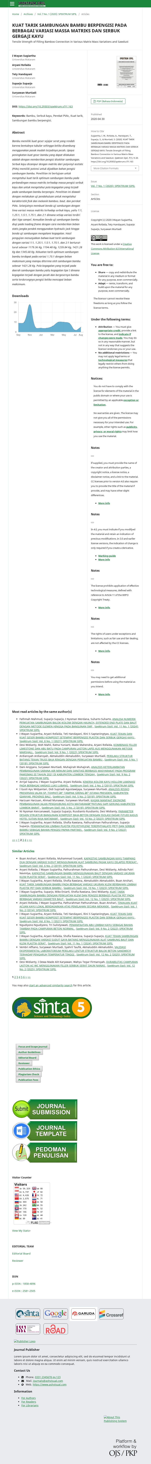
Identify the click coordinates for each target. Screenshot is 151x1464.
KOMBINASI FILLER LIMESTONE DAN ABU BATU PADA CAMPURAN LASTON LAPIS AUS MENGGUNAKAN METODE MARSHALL (78, 748)
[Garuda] (83, 1320)
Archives (28, 14)
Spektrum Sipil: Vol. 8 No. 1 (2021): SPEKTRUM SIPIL (51, 741)
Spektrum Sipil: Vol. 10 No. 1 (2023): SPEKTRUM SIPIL (96, 888)
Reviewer (24, 1063)
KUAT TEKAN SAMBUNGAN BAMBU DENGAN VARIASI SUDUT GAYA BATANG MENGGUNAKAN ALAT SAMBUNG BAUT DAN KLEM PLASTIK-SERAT (79, 939)
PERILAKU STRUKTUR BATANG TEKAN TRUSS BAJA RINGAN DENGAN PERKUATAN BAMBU (76, 757)
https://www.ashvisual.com (49, 1384)
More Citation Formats (106, 168)
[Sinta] (28, 1320)
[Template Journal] (44, 1140)
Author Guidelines (29, 1052)
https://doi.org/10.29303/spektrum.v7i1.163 (46, 106)
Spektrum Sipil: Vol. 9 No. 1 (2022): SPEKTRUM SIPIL (67, 752)
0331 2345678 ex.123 (48, 1377)
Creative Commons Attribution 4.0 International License (112, 248)
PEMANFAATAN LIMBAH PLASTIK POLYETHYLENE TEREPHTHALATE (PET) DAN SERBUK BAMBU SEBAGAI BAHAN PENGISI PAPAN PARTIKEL (77, 828)
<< (13, 840)
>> (30, 840)
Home (15, 14)
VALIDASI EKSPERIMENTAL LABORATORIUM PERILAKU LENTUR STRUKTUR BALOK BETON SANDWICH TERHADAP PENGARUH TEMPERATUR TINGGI (75, 950)
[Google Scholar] (56, 1320)
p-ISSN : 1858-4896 (24, 1283)
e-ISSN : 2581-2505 (23, 1291)
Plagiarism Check (28, 1074)
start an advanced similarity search (51, 985)
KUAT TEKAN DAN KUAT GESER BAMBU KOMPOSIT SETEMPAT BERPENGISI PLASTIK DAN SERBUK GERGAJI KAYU (77, 735)
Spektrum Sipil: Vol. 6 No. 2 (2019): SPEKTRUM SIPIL (51, 866)
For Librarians (29, 1405)
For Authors (28, 1398)
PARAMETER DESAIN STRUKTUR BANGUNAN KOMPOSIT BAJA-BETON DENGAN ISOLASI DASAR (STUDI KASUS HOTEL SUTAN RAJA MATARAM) (79, 815)
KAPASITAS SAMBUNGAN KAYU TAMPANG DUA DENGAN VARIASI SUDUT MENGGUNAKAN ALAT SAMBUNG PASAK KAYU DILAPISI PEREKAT (78, 860)
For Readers (28, 1401)
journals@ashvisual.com (48, 1381)
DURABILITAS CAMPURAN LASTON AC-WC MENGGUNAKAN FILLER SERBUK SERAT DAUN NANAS (79, 963)
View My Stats (20, 1230)
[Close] (92, 456)
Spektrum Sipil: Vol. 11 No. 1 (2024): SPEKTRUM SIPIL (80, 877)
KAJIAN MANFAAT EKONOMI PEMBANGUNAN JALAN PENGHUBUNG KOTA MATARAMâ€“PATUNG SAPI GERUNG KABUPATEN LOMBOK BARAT (77, 803)
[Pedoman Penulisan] (44, 1161)
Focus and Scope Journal (32, 1046)
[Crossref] (111, 1320)
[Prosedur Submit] (45, 1118)
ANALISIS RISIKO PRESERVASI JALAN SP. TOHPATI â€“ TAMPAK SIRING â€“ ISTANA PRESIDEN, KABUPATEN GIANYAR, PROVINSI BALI (74, 792)
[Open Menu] (12, 3)
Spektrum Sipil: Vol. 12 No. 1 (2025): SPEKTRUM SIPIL (98, 899)
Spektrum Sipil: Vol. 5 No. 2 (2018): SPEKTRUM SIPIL (84, 796)
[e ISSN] (28, 1335)
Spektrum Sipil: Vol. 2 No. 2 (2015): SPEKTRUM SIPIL (102, 785)
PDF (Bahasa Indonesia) (109, 101)
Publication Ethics (29, 1068)
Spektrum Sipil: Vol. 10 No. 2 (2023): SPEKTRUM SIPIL (92, 818)
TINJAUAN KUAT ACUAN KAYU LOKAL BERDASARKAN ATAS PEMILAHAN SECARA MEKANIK (78, 904)
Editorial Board (27, 1057)
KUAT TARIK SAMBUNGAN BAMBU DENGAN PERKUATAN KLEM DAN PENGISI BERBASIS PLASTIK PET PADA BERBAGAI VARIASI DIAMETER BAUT (77, 895)
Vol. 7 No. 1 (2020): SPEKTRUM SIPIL (57, 14)
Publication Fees (28, 1079)
